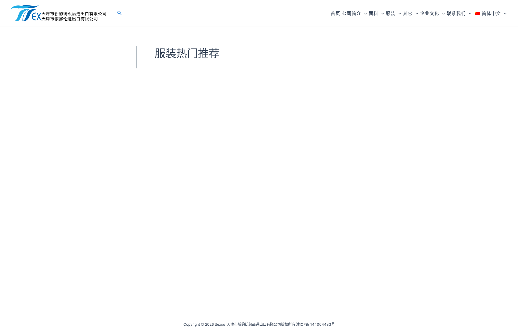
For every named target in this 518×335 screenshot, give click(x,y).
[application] (364, 13)
